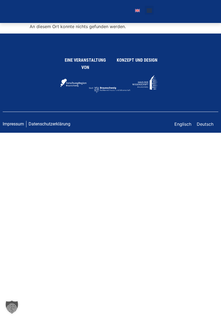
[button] (149, 10)
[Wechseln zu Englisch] (137, 10)
